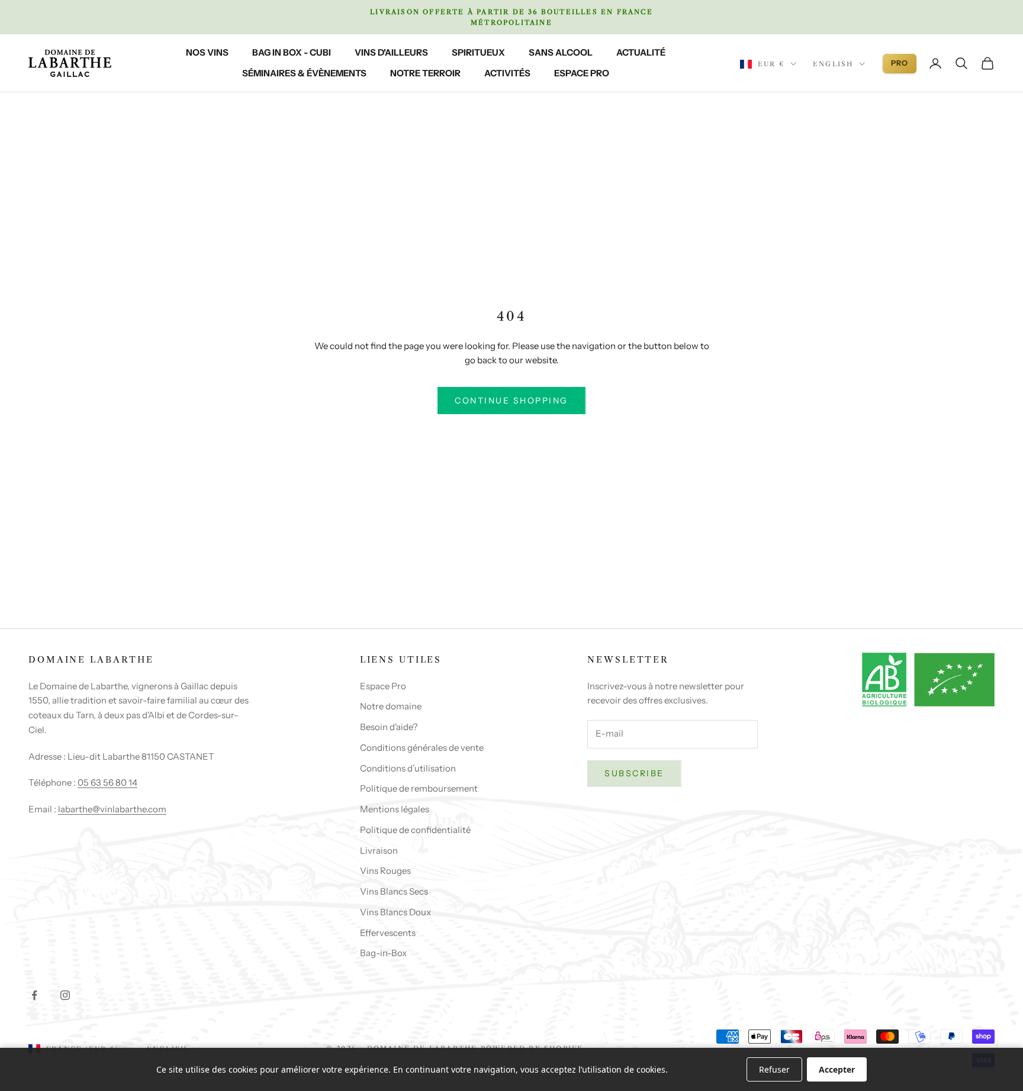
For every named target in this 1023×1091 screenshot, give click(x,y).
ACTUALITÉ (640, 52)
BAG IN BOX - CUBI (291, 52)
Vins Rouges (385, 870)
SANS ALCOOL (561, 52)
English (833, 64)
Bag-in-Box (383, 952)
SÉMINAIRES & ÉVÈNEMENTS (304, 73)
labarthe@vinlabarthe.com (112, 809)
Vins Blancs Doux (395, 912)
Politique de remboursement (419, 788)
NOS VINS (207, 52)
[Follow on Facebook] (34, 995)
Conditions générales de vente (422, 747)
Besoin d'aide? (389, 726)
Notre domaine (391, 706)
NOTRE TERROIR (425, 73)
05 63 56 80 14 (107, 782)
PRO (899, 63)
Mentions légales (394, 809)
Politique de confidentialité (415, 829)
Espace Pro (383, 686)
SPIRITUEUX (478, 52)
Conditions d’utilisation (408, 768)
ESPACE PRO (581, 73)
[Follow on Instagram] (65, 995)
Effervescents (388, 932)
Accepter (837, 1069)
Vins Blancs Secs (394, 891)
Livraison (379, 850)
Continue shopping (511, 400)
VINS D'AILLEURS (391, 52)
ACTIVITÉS (507, 73)
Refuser (774, 1069)
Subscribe (634, 773)
